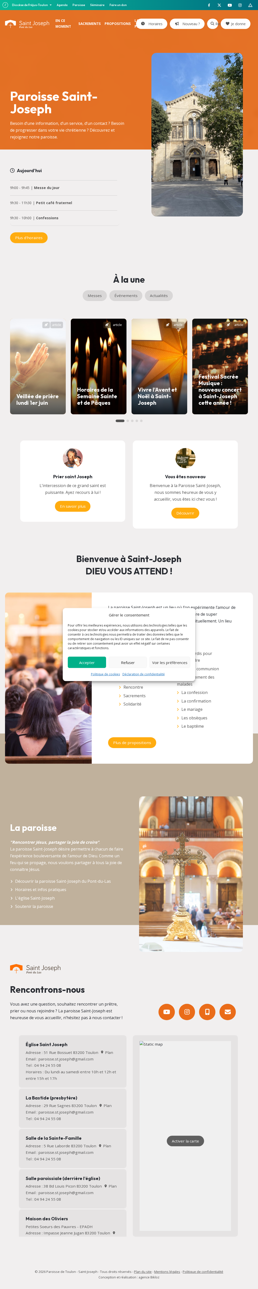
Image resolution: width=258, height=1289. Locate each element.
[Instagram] (187, 1012)
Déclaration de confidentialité (143, 674)
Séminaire (97, 5)
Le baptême (192, 726)
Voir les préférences (169, 662)
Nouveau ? (190, 23)
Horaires (154, 23)
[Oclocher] (207, 1012)
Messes (95, 295)
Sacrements (134, 695)
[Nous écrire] (227, 1012)
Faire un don (118, 5)
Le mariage (192, 709)
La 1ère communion (200, 669)
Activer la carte (185, 1141)
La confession (194, 692)
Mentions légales (167, 1271)
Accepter (87, 662)
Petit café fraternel (54, 203)
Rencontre (133, 687)
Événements (126, 295)
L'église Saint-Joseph (35, 898)
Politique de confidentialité (203, 1271)
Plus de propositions (132, 742)
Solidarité (132, 704)
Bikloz (154, 1277)
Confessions (47, 218)
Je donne (238, 23)
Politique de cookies (105, 674)
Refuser (128, 662)
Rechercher (216, 23)
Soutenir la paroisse (34, 906)
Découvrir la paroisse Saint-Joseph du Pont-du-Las (63, 881)
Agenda (62, 5)
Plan (108, 1052)
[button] (120, 421)
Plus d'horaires (29, 237)
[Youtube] (166, 1012)
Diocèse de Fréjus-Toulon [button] (30, 5)
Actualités (159, 295)
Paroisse (79, 5)
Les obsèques (194, 718)
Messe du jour (46, 188)
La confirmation (196, 701)
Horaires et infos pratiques (40, 889)
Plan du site (143, 1271)
